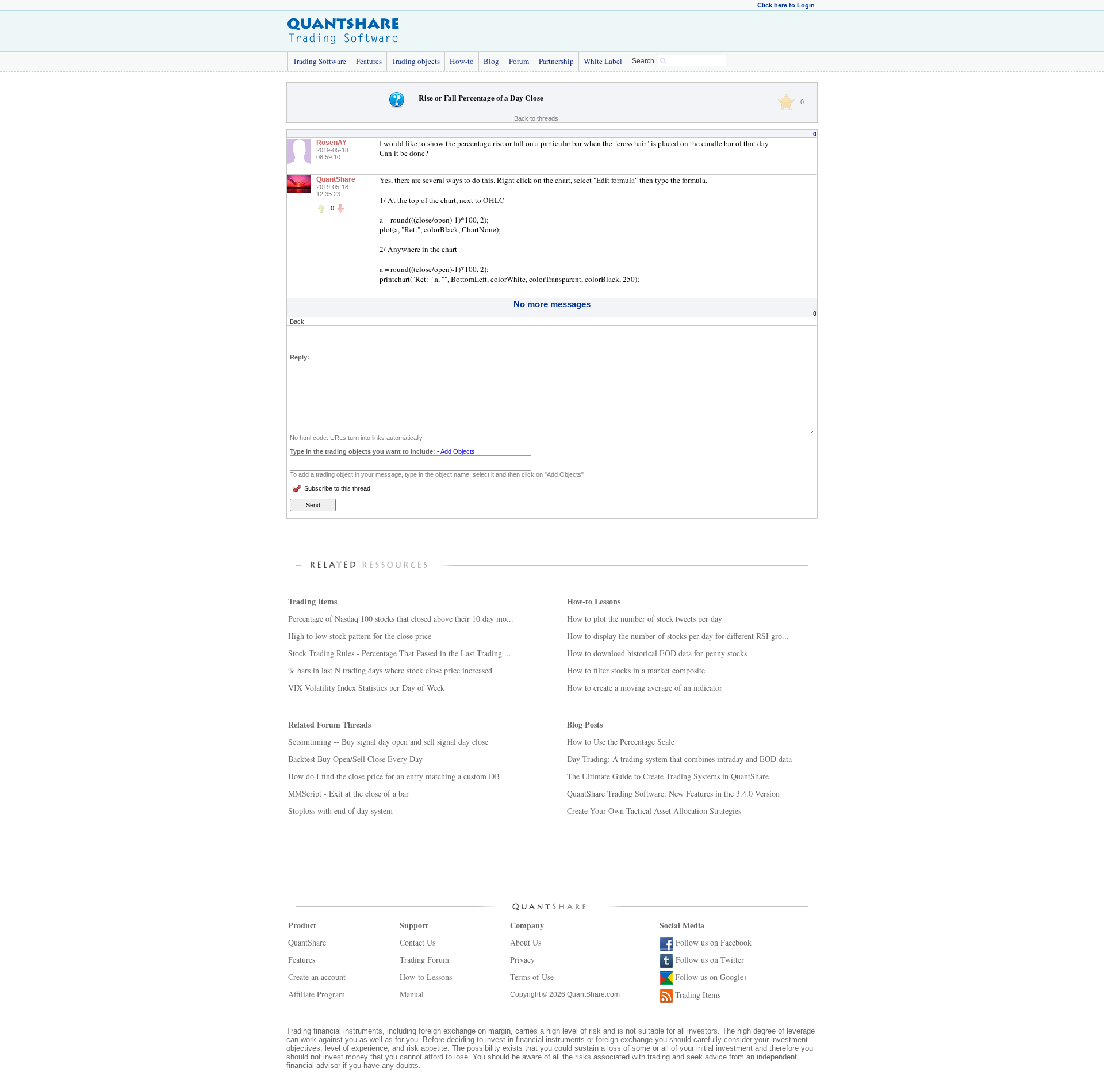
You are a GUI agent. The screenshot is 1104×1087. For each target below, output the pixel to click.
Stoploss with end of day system (340, 810)
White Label (603, 61)
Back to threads (536, 118)
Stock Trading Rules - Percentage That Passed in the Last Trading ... (399, 653)
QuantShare (335, 179)
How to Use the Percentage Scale (620, 741)
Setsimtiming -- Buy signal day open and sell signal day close (388, 741)
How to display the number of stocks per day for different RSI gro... (678, 635)
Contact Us (417, 942)
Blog (491, 61)
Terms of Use (532, 976)
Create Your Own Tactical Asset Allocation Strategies (654, 810)
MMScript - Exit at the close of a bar (348, 793)
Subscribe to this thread (337, 488)
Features (369, 61)
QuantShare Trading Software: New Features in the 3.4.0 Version (673, 793)
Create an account (317, 976)
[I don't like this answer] (340, 208)
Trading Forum (424, 959)
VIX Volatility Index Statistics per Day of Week (366, 687)
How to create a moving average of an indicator (644, 687)
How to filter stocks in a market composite (636, 670)
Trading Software (319, 61)
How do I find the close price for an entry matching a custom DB (394, 776)
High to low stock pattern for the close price (359, 635)
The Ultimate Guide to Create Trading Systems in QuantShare (668, 776)
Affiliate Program (316, 994)
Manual (412, 994)
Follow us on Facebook (714, 942)
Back (297, 321)
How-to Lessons (426, 976)
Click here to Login (786, 5)
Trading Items (697, 994)
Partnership (556, 61)
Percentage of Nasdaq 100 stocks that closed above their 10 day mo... (400, 618)
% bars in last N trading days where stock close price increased (390, 670)
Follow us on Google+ (711, 976)
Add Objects (457, 451)
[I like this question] (786, 101)
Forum (519, 61)
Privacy (522, 959)
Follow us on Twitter (710, 959)
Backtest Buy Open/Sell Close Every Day (355, 758)
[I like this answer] (320, 208)
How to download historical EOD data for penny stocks (657, 653)
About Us (525, 942)
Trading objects (416, 61)
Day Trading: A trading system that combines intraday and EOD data (679, 758)
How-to (462, 61)
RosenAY (331, 143)
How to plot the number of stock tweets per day (644, 618)
